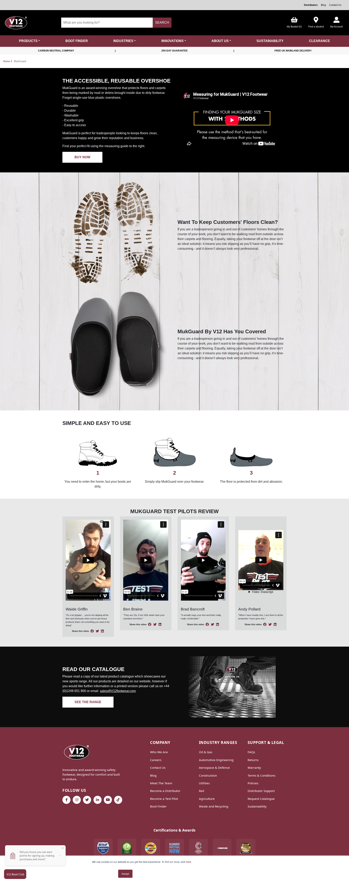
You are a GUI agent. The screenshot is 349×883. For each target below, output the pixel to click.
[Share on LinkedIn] (102, 631)
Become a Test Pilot (164, 799)
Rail (201, 791)
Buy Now (82, 157)
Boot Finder (76, 41)
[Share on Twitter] (98, 631)
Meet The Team (161, 783)
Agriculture (207, 799)
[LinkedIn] (98, 800)
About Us (220, 41)
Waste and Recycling (213, 806)
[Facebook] (66, 800)
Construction (208, 775)
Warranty (254, 768)
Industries (123, 41)
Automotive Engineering (216, 760)
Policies (253, 783)
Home (6, 61)
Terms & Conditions (261, 775)
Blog (323, 5)
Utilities (204, 783)
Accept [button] (125, 873)
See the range (88, 702)
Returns (253, 760)
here (188, 861)
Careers (155, 760)
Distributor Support (261, 791)
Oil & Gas (205, 752)
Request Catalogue (261, 799)
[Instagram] (77, 800)
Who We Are (159, 752)
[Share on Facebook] (92, 631)
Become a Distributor (165, 791)
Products (28, 41)
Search (162, 22)
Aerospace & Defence (214, 768)
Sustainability (270, 41)
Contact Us (335, 5)
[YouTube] (108, 800)
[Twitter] (87, 800)
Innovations (172, 41)
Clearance (319, 41)
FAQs (251, 752)
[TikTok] (118, 800)
